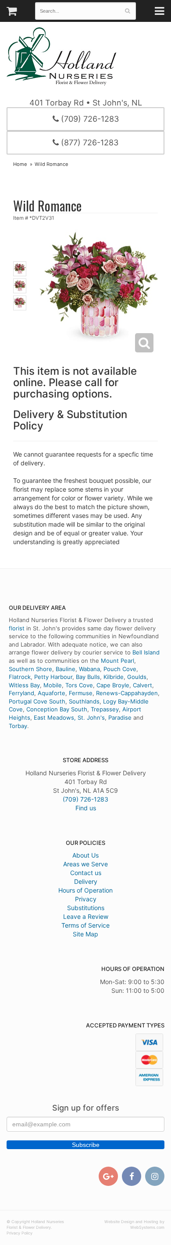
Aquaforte (51, 692)
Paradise (120, 717)
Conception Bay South (56, 709)
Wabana (89, 668)
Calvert (142, 685)
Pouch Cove (119, 668)
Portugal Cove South (37, 701)
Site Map (85, 934)
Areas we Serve (85, 864)
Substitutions (85, 907)
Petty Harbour (53, 676)
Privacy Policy (19, 1233)
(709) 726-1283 (89, 118)
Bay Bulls (88, 676)
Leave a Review (85, 916)
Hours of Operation (85, 890)
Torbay (18, 725)
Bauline (65, 668)
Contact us (85, 872)
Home (20, 164)
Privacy (85, 899)
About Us (85, 855)
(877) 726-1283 (88, 142)
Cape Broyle (112, 685)
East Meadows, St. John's (69, 717)
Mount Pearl (117, 660)
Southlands (84, 701)
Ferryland (21, 692)
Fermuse (81, 692)
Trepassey (105, 709)
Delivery (85, 881)
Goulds (136, 676)
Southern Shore (30, 668)
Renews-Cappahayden (127, 692)
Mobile (52, 685)
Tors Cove (79, 685)
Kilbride (113, 676)
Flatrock (20, 676)
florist (17, 628)
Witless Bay (24, 685)
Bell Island (146, 652)
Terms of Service (85, 925)
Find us (85, 808)
